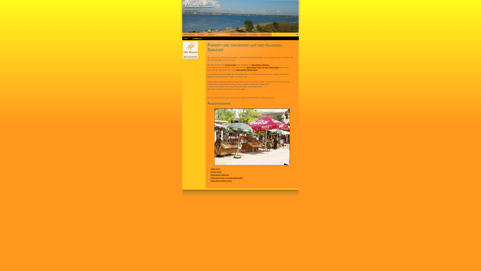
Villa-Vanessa (199, 4)
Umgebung (197, 38)
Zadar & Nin (215, 169)
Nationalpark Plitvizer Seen (246, 70)
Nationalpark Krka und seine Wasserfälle (263, 67)
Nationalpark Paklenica (260, 65)
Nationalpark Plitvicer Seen (221, 181)
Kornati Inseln (230, 65)
